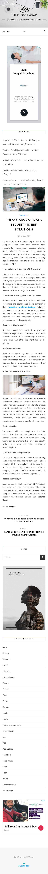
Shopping (7, 754)
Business (24, 215)
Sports (5, 766)
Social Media (8, 760)
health (5, 713)
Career (6, 665)
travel (5, 778)
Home (5, 719)
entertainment (9, 677)
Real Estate (8, 749)
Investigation (8, 731)
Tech (5, 772)
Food (5, 695)
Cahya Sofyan (10, 506)
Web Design (8, 790)
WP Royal (30, 857)
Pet (4, 742)
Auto (5, 647)
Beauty (6, 653)
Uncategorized (9, 784)
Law (4, 737)
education (7, 671)
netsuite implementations (22, 307)
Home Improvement (12, 725)
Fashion (6, 683)
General (6, 707)
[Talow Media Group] (24, 11)
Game (5, 701)
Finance (6, 689)
